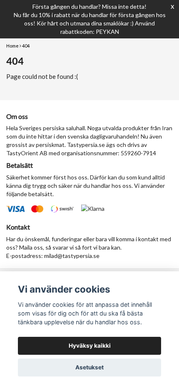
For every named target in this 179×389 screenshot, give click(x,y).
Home (12, 45)
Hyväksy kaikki (90, 345)
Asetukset (89, 367)
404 (26, 45)
